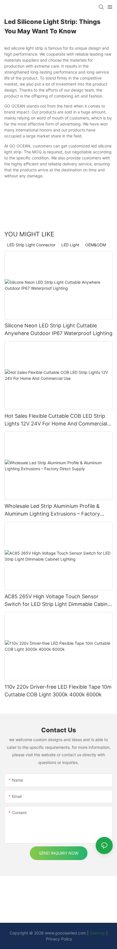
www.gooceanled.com (66, 932)
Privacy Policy (59, 938)
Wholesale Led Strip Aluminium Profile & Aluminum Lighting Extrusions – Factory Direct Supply (52, 510)
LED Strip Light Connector (31, 244)
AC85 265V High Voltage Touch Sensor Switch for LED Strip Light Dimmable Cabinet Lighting (58, 600)
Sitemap (97, 932)
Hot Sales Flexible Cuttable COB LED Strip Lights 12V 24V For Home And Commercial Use (56, 420)
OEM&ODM (95, 244)
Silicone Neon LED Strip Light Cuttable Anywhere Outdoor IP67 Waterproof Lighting (58, 329)
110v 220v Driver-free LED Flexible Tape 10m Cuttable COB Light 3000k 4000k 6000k (58, 690)
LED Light (70, 244)
